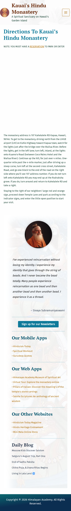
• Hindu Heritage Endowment (27, 427)
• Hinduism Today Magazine (26, 422)
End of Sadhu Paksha (23, 462)
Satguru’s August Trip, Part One (28, 456)
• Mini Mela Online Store (25, 432)
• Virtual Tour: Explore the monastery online (35, 382)
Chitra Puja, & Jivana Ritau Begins (30, 467)
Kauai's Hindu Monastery (29, 8)
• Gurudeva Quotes (22, 355)
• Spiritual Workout (22, 351)
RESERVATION (37, 46)
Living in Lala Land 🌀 (23, 473)
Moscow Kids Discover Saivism (28, 450)
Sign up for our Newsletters (38, 324)
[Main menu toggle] (66, 12)
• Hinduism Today (21, 346)
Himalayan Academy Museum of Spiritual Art (37, 377)
